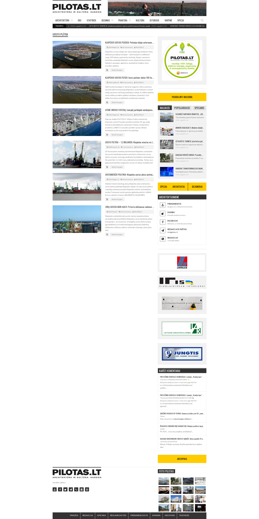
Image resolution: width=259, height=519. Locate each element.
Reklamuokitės (118, 515)
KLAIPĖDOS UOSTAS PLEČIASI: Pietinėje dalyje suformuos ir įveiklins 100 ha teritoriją (129, 42)
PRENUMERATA (174, 204)
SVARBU (171, 212)
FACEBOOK (172, 221)
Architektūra (62, 20)
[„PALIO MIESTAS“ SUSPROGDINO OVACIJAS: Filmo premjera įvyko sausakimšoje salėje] (200, 508)
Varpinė (168, 20)
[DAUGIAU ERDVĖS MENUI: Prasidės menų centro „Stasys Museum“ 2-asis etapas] (176, 481)
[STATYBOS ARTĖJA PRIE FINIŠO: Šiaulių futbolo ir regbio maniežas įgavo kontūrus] (200, 490)
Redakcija (87, 515)
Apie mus (101, 515)
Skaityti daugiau (117, 70)
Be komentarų (127, 47)
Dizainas (106, 20)
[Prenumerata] (55, 489)
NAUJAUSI (165, 108)
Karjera (156, 515)
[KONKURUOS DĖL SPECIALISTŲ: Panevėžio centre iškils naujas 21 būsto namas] (164, 499)
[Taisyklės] (87, 489)
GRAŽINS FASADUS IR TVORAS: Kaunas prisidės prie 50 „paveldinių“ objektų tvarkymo (182, 413)
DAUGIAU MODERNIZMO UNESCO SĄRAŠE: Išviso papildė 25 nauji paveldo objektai (182, 438)
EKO (79, 20)
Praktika (122, 20)
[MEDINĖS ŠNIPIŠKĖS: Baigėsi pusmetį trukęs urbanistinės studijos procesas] (164, 508)
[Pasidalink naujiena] (65, 489)
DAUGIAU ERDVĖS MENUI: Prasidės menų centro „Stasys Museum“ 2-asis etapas (189, 154)
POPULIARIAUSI (182, 108)
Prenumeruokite (139, 515)
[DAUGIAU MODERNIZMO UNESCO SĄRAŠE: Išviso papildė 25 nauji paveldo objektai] (176, 499)
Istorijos (154, 20)
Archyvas (170, 515)
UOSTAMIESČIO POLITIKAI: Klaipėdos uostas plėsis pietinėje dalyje (129, 174)
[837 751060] (76, 489)
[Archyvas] (82, 489)
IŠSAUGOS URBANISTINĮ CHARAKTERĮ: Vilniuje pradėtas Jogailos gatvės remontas (182, 426)
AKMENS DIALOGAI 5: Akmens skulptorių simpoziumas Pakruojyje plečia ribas (189, 127)
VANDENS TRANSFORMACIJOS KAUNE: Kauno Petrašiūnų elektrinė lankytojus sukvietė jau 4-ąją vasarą (198, 26)
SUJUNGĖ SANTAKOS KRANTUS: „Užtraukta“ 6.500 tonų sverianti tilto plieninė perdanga (189, 114)
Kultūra (140, 20)
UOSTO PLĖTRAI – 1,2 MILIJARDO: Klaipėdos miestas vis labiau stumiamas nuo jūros (129, 142)
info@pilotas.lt (172, 232)
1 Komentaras (128, 147)
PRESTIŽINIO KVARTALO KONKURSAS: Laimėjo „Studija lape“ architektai (182, 376)
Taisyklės (184, 515)
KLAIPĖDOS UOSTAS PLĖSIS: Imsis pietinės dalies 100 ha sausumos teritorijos (129, 77)
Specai (180, 20)
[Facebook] (60, 489)
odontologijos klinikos (182, 419)
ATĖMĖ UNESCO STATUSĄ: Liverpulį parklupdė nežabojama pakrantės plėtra (129, 110)
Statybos (91, 20)
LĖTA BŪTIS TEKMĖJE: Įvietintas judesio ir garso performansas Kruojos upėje (107, 26)
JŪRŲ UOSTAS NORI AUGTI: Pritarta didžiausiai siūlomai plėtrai (129, 207)
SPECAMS (199, 108)
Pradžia (74, 515)
